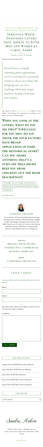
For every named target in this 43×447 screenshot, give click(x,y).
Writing (34, 186)
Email (5, 296)
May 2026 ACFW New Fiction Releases (17, 380)
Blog (20, 431)
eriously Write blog (23, 111)
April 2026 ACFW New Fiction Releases (17, 385)
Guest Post (10, 28)
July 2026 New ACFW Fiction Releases (16, 369)
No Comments (28, 55)
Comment (6, 313)
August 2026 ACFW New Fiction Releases (18, 365)
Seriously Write (25, 28)
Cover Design (18, 183)
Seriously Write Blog (22, 186)
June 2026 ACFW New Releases (14, 375)
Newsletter (30, 431)
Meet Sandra (14, 431)
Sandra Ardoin (8, 186)
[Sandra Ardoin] (21, 9)
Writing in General (28, 30)
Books (24, 431)
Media (37, 431)
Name (5, 287)
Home (7, 431)
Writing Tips (7, 190)
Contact (21, 434)
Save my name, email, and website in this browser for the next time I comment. (21, 308)
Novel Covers (30, 183)
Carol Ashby (7, 183)
